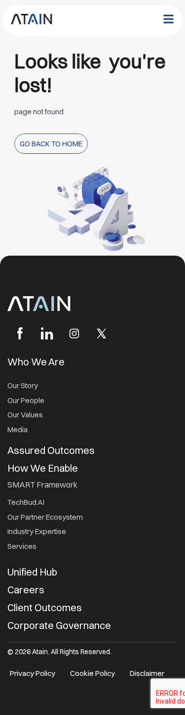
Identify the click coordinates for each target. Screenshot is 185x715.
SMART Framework (42, 485)
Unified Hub (32, 572)
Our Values (25, 414)
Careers (25, 589)
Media (17, 429)
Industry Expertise (37, 531)
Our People (25, 400)
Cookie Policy (92, 673)
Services (22, 546)
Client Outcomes (45, 607)
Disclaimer (147, 673)
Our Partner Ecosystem (45, 517)
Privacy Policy (32, 673)
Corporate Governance (59, 625)
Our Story (22, 385)
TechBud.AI (25, 502)
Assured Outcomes (52, 450)
